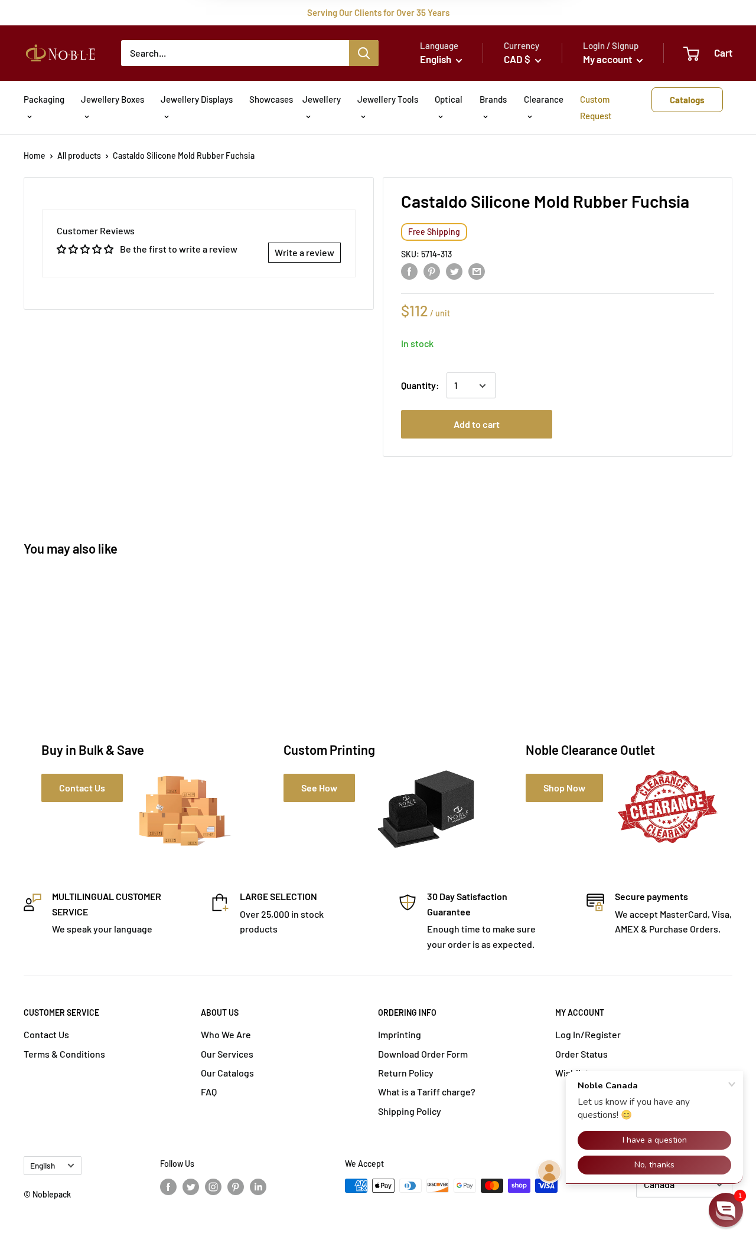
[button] (726, 1210)
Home (34, 155)
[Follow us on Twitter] (191, 1187)
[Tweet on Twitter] (454, 270)
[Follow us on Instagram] (213, 1187)
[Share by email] (476, 270)
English (42, 1165)
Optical (448, 99)
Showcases (271, 99)
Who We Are (226, 1034)
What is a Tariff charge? (426, 1091)
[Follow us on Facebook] (168, 1187)
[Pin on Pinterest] (431, 270)
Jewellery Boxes (112, 99)
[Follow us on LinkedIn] (258, 1187)
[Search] (364, 53)
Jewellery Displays (197, 99)
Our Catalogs (227, 1072)
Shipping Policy (409, 1111)
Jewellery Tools (387, 99)
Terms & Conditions (64, 1053)
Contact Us (46, 1034)
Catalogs (687, 99)
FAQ (209, 1091)
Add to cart (477, 424)
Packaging (44, 99)
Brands (493, 99)
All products (79, 155)
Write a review (304, 252)
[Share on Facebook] (409, 270)
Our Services (227, 1053)
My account (608, 59)
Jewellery (321, 99)
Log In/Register (588, 1034)
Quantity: (420, 385)
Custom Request (596, 107)
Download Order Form (423, 1053)
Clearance (543, 99)
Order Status (581, 1053)
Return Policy (406, 1072)
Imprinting (399, 1034)
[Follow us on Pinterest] (235, 1187)
